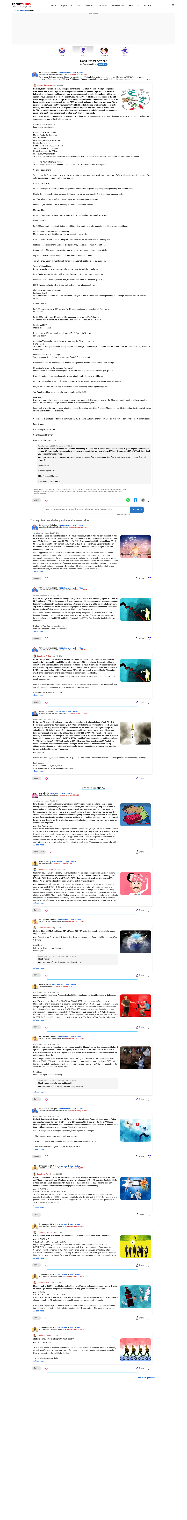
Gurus (130, 5)
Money (101, 5)
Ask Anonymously (124, 515)
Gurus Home (16, 10)
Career (125, 55)
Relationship (104, 55)
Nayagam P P (44, 861)
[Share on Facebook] (135, 500)
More (146, 5)
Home (53, 5)
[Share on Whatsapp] (128, 500)
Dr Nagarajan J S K (46, 1166)
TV (138, 5)
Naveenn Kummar (46, 711)
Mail (78, 5)
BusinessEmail (118, 5)
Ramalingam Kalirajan (48, 72)
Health (62, 55)
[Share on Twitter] (143, 500)
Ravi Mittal (43, 793)
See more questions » (147, 1377)
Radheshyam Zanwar (47, 920)
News (87, 5)
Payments (65, 5)
